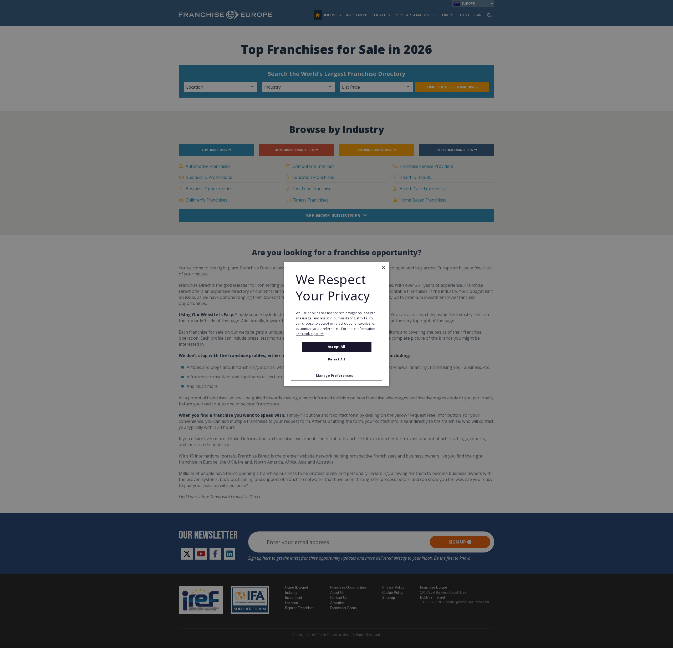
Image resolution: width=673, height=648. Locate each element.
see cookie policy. (310, 334)
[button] (336, 376)
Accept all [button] (336, 347)
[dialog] (336, 324)
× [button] (383, 268)
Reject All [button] (336, 359)
